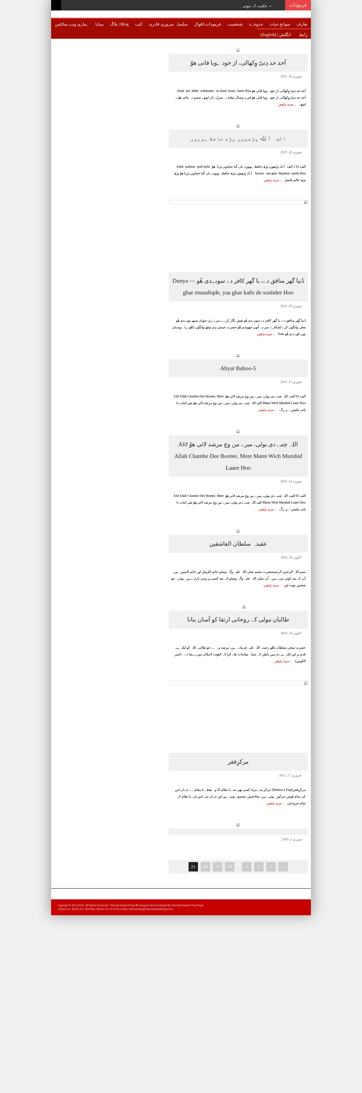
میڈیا (99, 24)
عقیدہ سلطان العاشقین (238, 543)
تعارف (302, 24)
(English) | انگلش (275, 34)
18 (229, 866)
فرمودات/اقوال (207, 24)
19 (217, 866)
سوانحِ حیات (279, 24)
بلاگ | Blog (119, 24)
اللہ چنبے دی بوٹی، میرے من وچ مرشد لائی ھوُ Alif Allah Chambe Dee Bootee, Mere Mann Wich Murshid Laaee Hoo (238, 456)
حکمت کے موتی (255, 6)
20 (205, 866)
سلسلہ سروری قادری (168, 24)
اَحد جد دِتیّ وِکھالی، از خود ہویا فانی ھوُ (238, 62)
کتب (138, 24)
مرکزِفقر (238, 761)
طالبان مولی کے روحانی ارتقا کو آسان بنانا (238, 619)
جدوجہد (256, 24)
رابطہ (302, 34)
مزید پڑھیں (285, 104)
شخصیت (235, 24)
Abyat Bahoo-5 (238, 368)
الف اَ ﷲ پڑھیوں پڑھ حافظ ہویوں (238, 138)
